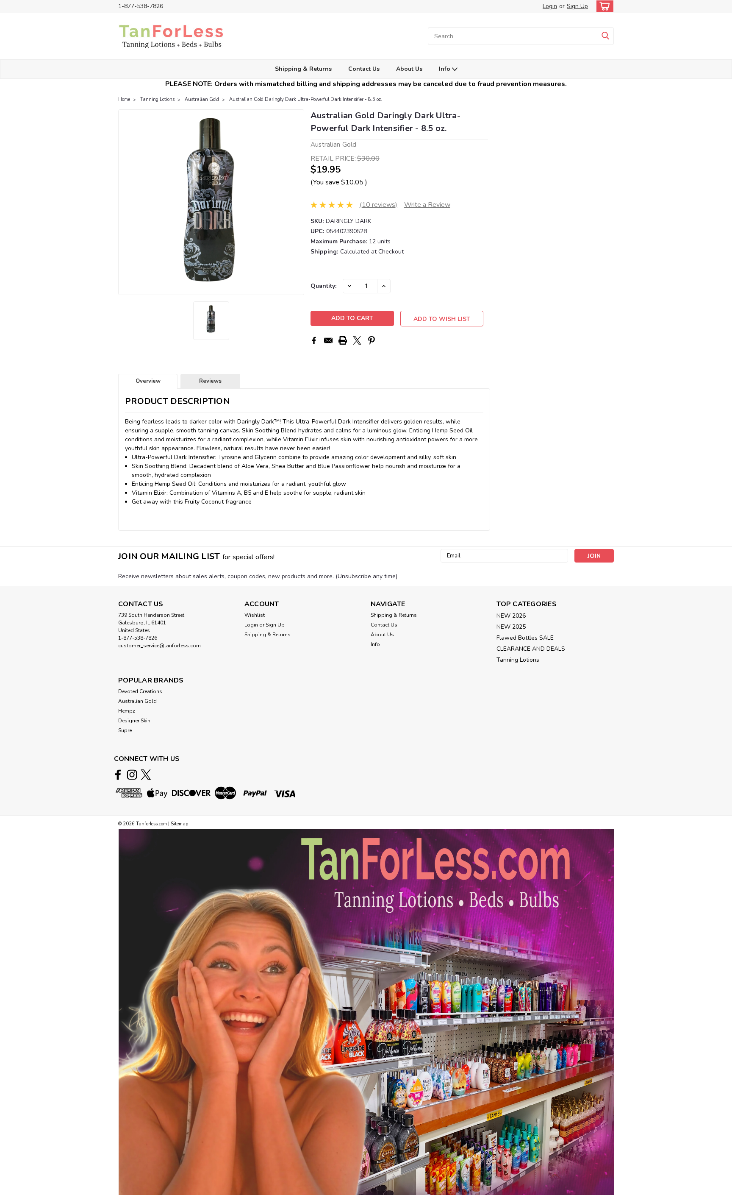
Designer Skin (134, 720)
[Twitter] (357, 340)
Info (445, 69)
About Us (409, 69)
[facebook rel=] (118, 774)
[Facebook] (314, 340)
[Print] (342, 340)
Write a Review (427, 204)
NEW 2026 (511, 616)
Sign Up (577, 6)
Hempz (126, 711)
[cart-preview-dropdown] (603, 6)
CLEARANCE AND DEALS (530, 649)
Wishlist (254, 615)
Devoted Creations (140, 691)
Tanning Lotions (157, 99)
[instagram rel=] (132, 774)
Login (550, 6)
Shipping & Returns (303, 69)
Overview (148, 381)
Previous (125, 202)
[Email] (328, 340)
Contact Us (364, 69)
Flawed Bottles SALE (525, 638)
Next (296, 202)
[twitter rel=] (146, 774)
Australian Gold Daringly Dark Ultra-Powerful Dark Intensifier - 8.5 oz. (305, 99)
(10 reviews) (378, 204)
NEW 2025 (511, 627)
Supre (125, 730)
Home (124, 99)
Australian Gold (202, 99)
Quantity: (323, 286)
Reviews (210, 381)
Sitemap (179, 824)
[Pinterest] (371, 340)
